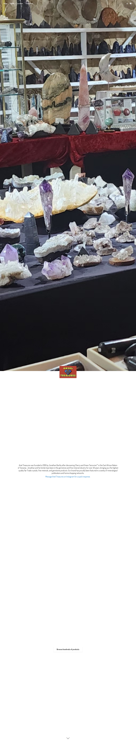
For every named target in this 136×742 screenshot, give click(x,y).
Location (20, 3)
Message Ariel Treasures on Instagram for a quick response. (68, 476)
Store (5, 3)
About (12, 3)
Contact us (29, 3)
